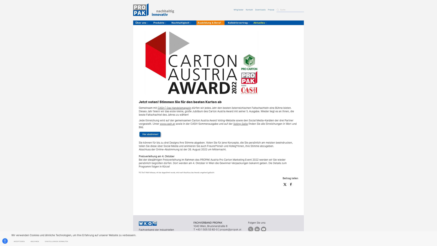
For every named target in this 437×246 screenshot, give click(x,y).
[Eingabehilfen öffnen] (5, 241)
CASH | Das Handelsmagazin (174, 107)
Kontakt (249, 10)
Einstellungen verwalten (56, 241)
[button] (142, 22)
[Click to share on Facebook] (291, 184)
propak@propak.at (230, 229)
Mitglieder (239, 10)
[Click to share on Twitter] (285, 184)
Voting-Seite (240, 123)
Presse (271, 10)
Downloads (260, 10)
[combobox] (290, 9)
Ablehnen (35, 241)
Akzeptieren (19, 241)
